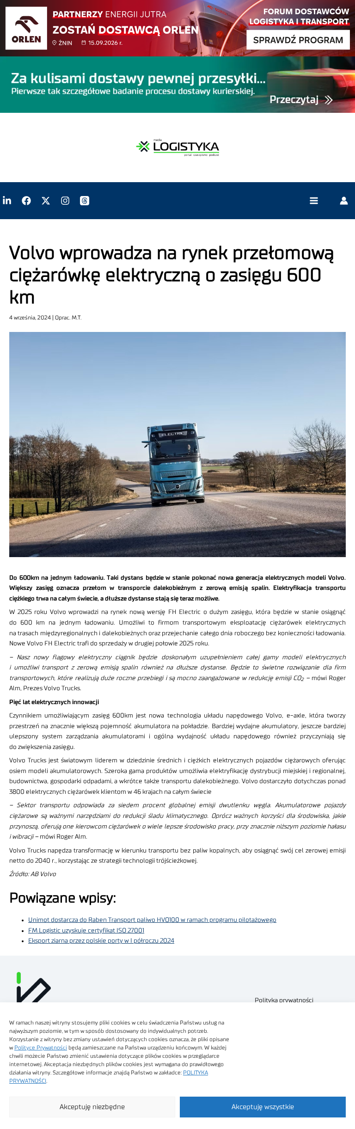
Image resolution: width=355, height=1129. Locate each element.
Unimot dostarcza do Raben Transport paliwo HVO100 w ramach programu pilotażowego (152, 920)
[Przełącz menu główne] (314, 201)
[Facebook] (26, 201)
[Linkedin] (7, 201)
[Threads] (85, 201)
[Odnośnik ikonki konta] (344, 201)
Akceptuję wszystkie (263, 1107)
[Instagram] (65, 201)
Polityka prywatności (284, 1000)
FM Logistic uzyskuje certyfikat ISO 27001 (86, 930)
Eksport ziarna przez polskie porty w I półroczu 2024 (101, 941)
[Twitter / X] (46, 201)
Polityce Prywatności (40, 1047)
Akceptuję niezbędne (92, 1107)
